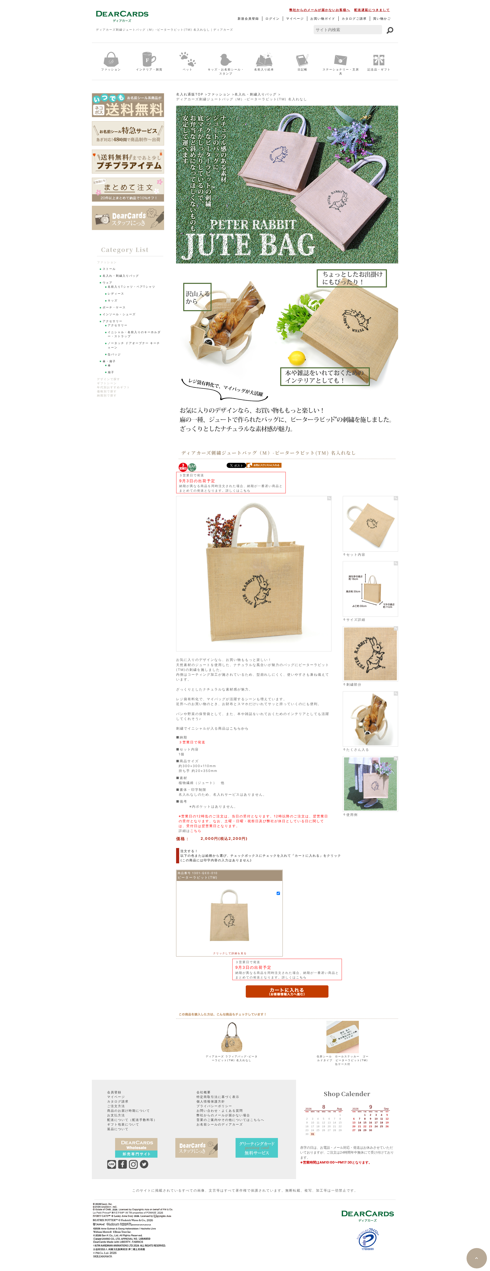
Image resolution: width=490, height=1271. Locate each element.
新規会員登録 (248, 18)
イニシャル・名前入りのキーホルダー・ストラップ (134, 334)
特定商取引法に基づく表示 (218, 1097)
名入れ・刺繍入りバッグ (256, 94)
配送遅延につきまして (372, 10)
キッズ (113, 300)
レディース (116, 293)
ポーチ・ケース (114, 307)
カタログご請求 (354, 18)
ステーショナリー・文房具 (341, 72)
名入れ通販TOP (189, 94)
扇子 (111, 372)
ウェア (108, 282)
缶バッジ (114, 354)
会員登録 (114, 1092)
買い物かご (382, 18)
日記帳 (303, 69)
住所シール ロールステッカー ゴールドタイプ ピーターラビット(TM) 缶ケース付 (343, 1060)
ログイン (272, 18)
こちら (245, 490)
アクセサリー (112, 321)
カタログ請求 (118, 1101)
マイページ (295, 18)
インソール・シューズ (119, 314)
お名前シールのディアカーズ (220, 1124)
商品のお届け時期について (128, 1110)
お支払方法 (116, 1115)
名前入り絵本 (264, 69)
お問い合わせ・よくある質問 (220, 1110)
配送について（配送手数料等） (132, 1120)
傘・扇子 (109, 361)
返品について (118, 1129)
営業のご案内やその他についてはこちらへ (230, 1120)
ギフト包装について (123, 1124)
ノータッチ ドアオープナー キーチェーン (134, 345)
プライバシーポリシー (214, 1106)
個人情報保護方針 (211, 1101)
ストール (109, 269)
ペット (188, 69)
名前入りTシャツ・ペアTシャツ (131, 286)
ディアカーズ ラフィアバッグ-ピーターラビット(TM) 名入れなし (232, 1058)
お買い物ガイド (322, 18)
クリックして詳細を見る (230, 953)
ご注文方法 (116, 1106)
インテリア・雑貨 (149, 69)
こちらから (239, 728)
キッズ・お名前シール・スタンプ (226, 72)
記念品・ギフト (379, 69)
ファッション (111, 69)
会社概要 (204, 1092)
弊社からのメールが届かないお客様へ (319, 10)
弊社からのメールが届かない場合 (223, 1115)
